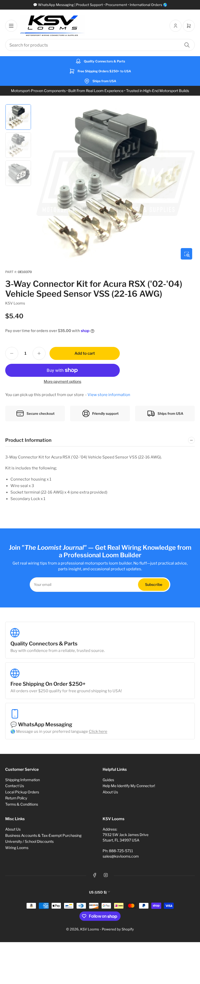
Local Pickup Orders (22, 792)
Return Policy (16, 798)
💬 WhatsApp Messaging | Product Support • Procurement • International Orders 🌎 (100, 5)
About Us (110, 792)
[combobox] (100, 45)
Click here (98, 731)
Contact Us (14, 786)
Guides (108, 780)
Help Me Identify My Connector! (129, 786)
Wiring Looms (16, 847)
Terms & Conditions (21, 804)
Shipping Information (22, 780)
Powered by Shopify (118, 929)
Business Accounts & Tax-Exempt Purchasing (43, 835)
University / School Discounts (29, 841)
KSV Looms (15, 303)
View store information (109, 394)
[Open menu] (11, 26)
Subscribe (153, 584)
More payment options (62, 381)
